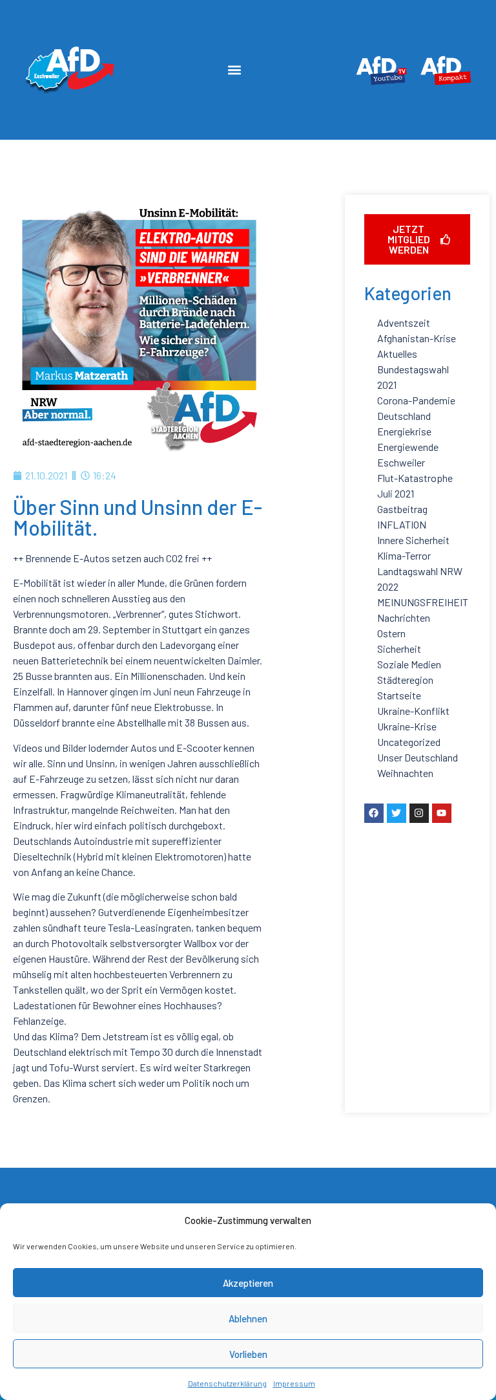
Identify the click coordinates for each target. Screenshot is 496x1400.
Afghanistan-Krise (416, 338)
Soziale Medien (409, 664)
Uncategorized (408, 742)
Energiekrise (404, 431)
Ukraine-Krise (407, 726)
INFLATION (401, 524)
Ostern (391, 633)
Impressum (294, 1383)
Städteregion (405, 679)
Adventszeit (403, 322)
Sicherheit (399, 648)
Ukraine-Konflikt (413, 711)
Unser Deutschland (417, 757)
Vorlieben (248, 1354)
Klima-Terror (404, 555)
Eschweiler (401, 462)
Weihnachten (405, 773)
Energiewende (408, 447)
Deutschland (404, 416)
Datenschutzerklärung (227, 1383)
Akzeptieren (248, 1283)
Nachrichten (403, 617)
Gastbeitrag (402, 509)
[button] (234, 70)
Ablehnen (248, 1318)
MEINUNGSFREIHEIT (422, 602)
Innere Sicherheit (413, 540)
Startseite (399, 695)
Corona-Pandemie (416, 400)
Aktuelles (397, 353)
